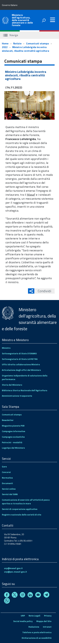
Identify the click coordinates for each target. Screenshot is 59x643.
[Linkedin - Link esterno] (30, 595)
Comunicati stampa (37, 43)
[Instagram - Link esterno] (22, 595)
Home (5, 43)
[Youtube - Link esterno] (38, 595)
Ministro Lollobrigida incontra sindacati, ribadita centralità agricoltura (25, 49)
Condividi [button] (44, 291)
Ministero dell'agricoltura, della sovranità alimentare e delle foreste (22, 20)
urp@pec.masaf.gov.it (15, 571)
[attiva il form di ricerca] (43, 20)
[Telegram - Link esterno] (46, 595)
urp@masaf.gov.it (13, 568)
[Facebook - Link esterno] (6, 595)
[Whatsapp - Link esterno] (7, 601)
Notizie (17, 43)
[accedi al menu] (52, 19)
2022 (5, 47)
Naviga (13, 35)
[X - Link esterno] (14, 595)
